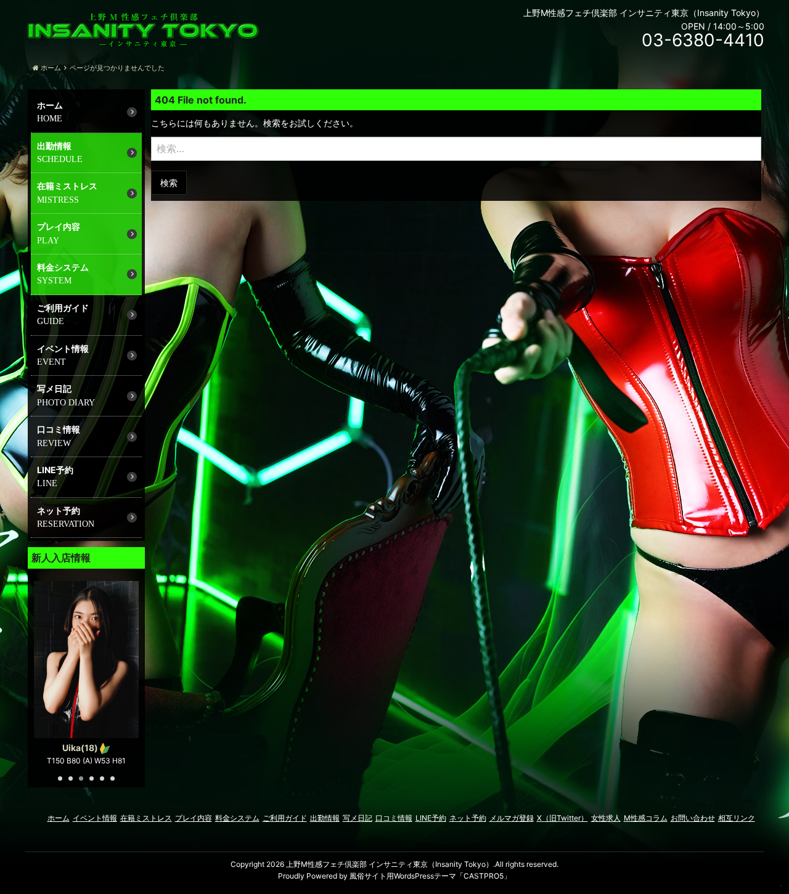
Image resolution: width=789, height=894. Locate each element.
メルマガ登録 (511, 818)
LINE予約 (55, 470)
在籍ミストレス (67, 186)
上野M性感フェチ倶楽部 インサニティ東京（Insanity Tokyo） (389, 864)
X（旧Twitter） (562, 818)
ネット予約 (58, 510)
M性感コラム (646, 818)
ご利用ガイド (63, 308)
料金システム (63, 267)
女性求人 (606, 818)
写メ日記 (54, 388)
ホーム (50, 105)
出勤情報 (54, 145)
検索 (169, 182)
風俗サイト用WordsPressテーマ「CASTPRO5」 (430, 875)
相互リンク (736, 818)
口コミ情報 (58, 429)
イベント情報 (63, 348)
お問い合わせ (693, 818)
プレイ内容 (58, 226)
